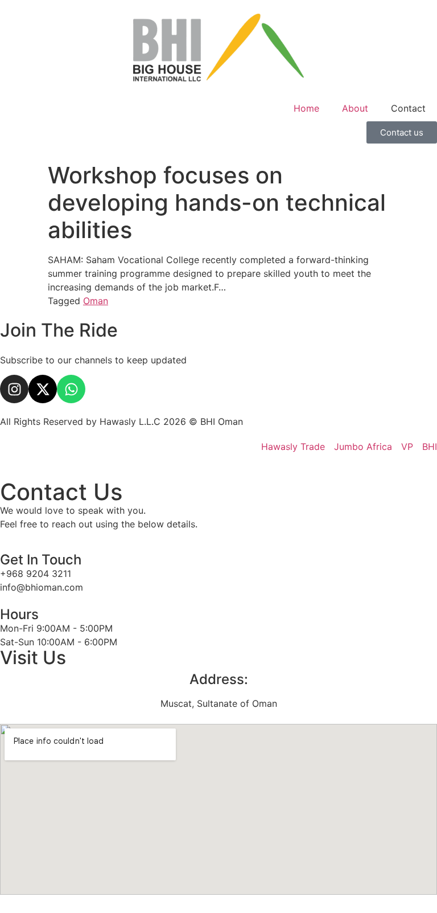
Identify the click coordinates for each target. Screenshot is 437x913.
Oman (95, 300)
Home (306, 108)
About (355, 108)
